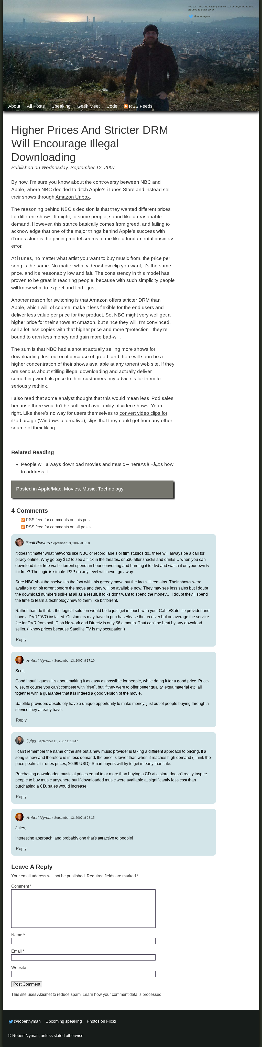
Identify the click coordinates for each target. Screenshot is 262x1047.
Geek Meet (88, 106)
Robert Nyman (39, 660)
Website (18, 967)
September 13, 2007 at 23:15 (74, 818)
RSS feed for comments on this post (58, 520)
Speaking (61, 106)
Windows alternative (61, 420)
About (14, 106)
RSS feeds (140, 106)
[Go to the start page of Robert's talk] (131, 55)
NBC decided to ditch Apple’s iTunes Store (88, 189)
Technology (111, 489)
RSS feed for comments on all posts (58, 527)
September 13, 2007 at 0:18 (70, 543)
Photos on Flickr (101, 1021)
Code (111, 106)
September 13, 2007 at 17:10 (74, 660)
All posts (36, 106)
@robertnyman (202, 16)
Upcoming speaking (64, 1021)
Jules (31, 741)
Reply (21, 639)
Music (88, 489)
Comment (21, 886)
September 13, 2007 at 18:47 (58, 741)
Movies (72, 489)
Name (18, 935)
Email (17, 951)
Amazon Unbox (73, 197)
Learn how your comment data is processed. (122, 994)
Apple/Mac (49, 489)
